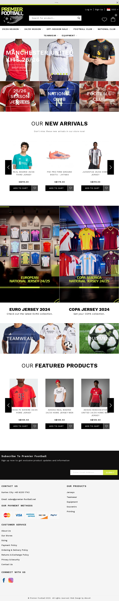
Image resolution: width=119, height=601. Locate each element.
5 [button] (63, 74)
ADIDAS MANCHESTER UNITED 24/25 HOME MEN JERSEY (95, 413)
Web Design (75, 598)
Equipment (72, 502)
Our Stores (6, 536)
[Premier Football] (12, 15)
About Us (6, 531)
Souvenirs (72, 507)
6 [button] (66, 74)
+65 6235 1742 (22, 492)
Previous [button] (8, 167)
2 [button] (55, 74)
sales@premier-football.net (22, 499)
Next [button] (110, 167)
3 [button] (58, 74)
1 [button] (52, 74)
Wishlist (104, 19)
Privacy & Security (10, 560)
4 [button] (61, 74)
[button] (112, 9)
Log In (88, 9)
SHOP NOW (19, 67)
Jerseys (71, 492)
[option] (59, 60)
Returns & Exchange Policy (15, 555)
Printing (71, 511)
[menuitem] (11, 29)
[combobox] (55, 18)
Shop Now (30, 254)
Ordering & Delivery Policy (14, 550)
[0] (114, 19)
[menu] (59, 32)
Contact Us (7, 564)
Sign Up (99, 9)
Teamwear (72, 497)
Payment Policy (9, 545)
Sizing (4, 540)
